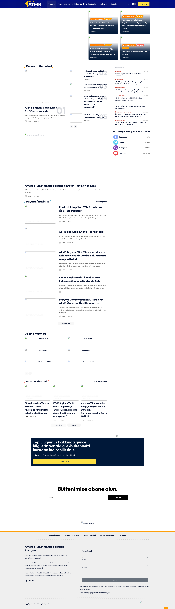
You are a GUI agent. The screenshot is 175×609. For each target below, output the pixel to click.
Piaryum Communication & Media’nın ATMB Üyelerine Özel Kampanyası (81, 301)
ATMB (29, 121)
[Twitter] (131, 142)
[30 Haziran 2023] (31, 364)
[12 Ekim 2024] (74, 341)
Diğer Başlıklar (99, 381)
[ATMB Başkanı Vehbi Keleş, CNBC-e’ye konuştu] (45, 87)
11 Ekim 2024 (43, 338)
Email (84, 559)
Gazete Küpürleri (35, 333)
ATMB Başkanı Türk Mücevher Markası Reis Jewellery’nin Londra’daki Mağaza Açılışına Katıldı (82, 255)
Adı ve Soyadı (87, 551)
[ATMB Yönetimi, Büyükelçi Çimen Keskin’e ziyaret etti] (76, 118)
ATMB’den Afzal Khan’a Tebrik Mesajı (81, 231)
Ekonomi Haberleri (34, 102)
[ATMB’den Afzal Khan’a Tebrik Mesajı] (40, 237)
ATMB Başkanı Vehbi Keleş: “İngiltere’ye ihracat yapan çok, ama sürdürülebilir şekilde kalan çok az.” (65, 410)
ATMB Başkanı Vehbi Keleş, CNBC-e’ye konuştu (41, 109)
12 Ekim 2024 (87, 338)
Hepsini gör (100, 201)
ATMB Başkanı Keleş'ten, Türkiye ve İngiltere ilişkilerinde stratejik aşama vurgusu (130, 83)
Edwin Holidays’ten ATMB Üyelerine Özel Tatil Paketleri (80, 209)
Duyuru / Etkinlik (37, 201)
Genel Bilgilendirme (51, 181)
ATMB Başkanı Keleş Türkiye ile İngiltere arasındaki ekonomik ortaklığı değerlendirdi (130, 91)
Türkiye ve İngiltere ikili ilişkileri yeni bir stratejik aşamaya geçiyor (128, 99)
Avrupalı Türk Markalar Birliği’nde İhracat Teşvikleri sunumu (60, 185)
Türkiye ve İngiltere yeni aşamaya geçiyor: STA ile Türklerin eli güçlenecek (130, 123)
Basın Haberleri (36, 381)
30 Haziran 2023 (44, 362)
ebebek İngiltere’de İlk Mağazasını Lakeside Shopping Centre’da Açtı (79, 279)
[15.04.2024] (31, 353)
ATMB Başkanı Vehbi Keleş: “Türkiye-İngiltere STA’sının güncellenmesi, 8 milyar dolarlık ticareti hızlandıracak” (94, 101)
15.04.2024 (42, 350)
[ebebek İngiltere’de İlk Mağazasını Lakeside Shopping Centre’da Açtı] (40, 284)
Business (140, 45)
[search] (128, 4)
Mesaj (84, 567)
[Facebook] (131, 137)
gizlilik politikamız (98, 593)
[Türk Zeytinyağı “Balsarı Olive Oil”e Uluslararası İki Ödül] (76, 87)
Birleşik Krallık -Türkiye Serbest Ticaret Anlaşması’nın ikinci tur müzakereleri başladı (102, 25)
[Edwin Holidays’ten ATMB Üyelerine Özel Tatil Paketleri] (40, 214)
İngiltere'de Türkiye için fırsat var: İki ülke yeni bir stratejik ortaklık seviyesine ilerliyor (130, 115)
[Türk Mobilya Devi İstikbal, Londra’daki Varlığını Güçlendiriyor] (76, 74)
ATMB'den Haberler (97, 19)
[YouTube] (33, 580)
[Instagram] (131, 147)
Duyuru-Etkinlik (34, 221)
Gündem (107, 19)
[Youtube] (131, 153)
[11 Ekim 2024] (31, 341)
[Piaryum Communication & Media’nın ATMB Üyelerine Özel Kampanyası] (40, 307)
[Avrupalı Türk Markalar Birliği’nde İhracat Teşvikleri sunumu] (66, 158)
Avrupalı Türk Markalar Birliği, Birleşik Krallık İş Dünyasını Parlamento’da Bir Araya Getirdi (102, 51)
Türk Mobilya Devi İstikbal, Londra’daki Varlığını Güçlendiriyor (94, 74)
